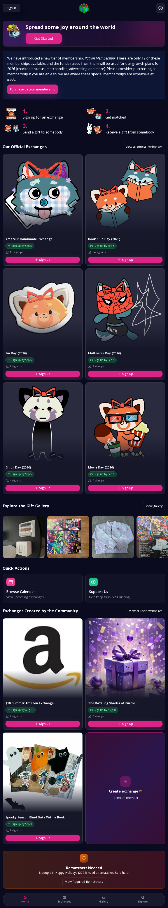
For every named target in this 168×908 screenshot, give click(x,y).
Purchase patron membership (32, 89)
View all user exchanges (146, 611)
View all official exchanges (144, 147)
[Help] (160, 8)
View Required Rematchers (84, 881)
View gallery (154, 506)
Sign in (11, 8)
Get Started (43, 38)
